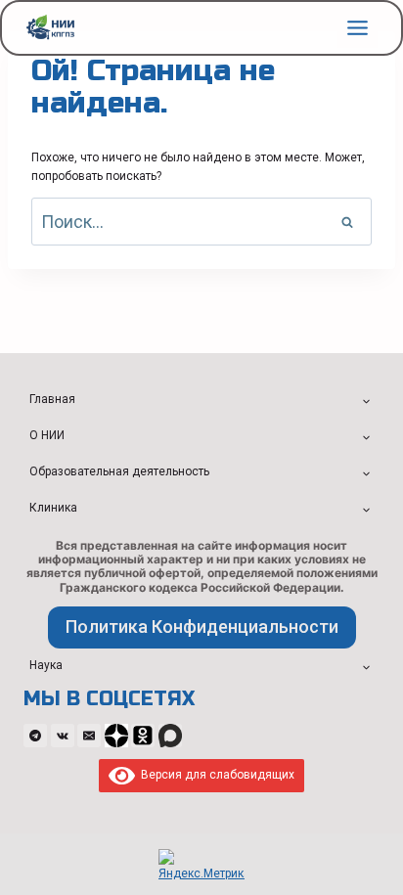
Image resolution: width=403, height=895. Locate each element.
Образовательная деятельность (119, 471)
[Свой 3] (170, 735)
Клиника (53, 508)
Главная (52, 399)
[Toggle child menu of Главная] (366, 400)
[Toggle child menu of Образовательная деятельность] (366, 472)
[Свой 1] (116, 735)
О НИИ (47, 435)
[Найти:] (201, 224)
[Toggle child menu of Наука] (366, 666)
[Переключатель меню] (357, 28)
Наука (46, 665)
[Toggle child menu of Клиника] (366, 508)
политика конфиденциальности (202, 626)
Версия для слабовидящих (214, 775)
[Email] (89, 735)
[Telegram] (35, 735)
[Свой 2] (143, 735)
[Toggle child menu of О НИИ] (366, 436)
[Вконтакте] (62, 735)
